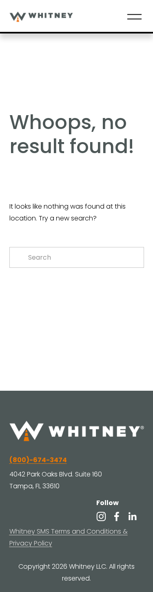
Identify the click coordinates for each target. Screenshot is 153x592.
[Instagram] (101, 516)
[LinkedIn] (132, 516)
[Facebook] (117, 516)
